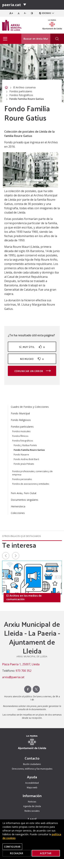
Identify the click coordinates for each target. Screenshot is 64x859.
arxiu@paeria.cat (13, 677)
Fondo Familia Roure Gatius (29, 449)
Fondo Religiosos (21, 420)
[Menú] (24, 4)
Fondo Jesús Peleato (24, 463)
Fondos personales (22, 479)
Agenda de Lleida (32, 806)
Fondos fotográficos (21, 95)
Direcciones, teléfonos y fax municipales (32, 768)
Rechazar (16, 853)
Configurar (12, 846)
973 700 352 (23, 671)
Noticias (32, 801)
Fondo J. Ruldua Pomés (25, 445)
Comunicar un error (29, 371)
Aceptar (46, 853)
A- (25, 13)
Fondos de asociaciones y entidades (30, 483)
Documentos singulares (24, 499)
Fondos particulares (20, 91)
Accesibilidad (32, 782)
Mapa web (32, 787)
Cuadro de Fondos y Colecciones (30, 406)
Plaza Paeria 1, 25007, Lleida (20, 664)
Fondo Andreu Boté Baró (26, 459)
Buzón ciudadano (32, 764)
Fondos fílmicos (20, 436)
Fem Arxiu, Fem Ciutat (23, 493)
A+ (11, 13)
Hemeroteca (18, 506)
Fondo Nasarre (21, 454)
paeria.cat (11, 4)
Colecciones (18, 513)
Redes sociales (32, 810)
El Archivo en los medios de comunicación (24, 597)
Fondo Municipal (20, 413)
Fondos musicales (21, 431)
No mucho (32, 359)
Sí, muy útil (32, 347)
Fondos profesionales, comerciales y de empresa (32, 473)
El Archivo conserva (24, 87)
